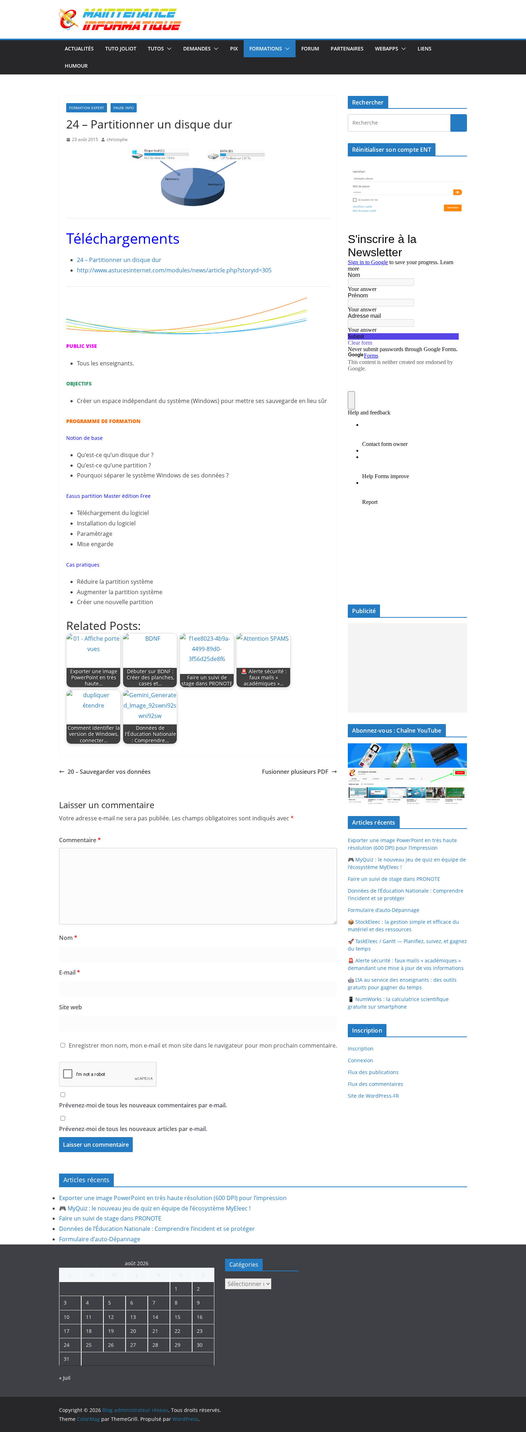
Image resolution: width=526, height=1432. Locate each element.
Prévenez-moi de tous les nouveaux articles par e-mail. (133, 1129)
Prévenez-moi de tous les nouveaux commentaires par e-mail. (143, 1105)
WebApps (386, 48)
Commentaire (80, 840)
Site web (70, 1007)
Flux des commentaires (375, 1084)
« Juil (64, 1377)
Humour (76, 65)
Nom (68, 938)
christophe (117, 139)
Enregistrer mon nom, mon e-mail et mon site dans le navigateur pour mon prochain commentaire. (203, 1045)
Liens (425, 48)
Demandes (197, 48)
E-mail (69, 972)
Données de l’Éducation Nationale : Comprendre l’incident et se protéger (157, 1229)
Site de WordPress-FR (373, 1095)
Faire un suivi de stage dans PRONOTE (394, 878)
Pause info (123, 107)
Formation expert (86, 107)
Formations (265, 48)
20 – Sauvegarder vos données (109, 772)
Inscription (361, 1048)
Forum (310, 48)
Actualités (79, 48)
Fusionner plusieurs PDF (295, 772)
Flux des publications (373, 1072)
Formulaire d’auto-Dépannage (383, 910)
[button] (168, 49)
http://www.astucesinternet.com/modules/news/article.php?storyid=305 (174, 270)
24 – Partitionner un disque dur (119, 260)
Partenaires (347, 48)
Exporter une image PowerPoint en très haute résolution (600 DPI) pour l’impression (173, 1198)
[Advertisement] (407, 668)
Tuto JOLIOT (120, 48)
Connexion (360, 1060)
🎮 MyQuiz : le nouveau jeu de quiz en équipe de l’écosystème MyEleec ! (154, 1208)
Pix (234, 48)
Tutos (156, 48)
